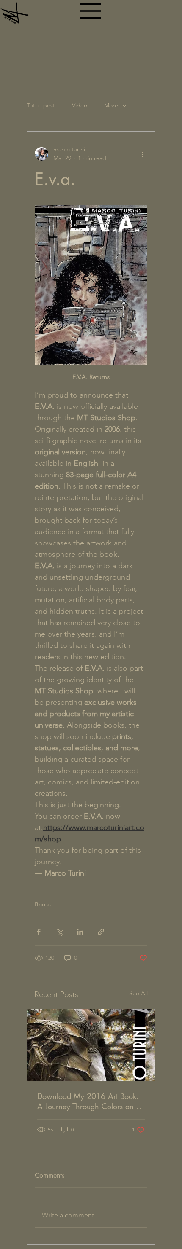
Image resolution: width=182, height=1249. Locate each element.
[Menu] (91, 10)
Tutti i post (41, 105)
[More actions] (142, 154)
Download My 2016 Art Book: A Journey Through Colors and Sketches (87, 1101)
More (111, 105)
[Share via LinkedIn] (80, 932)
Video (79, 105)
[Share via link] (101, 932)
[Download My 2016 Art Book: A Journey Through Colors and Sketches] (91, 1045)
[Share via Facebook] (39, 932)
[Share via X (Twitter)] (59, 932)
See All (138, 993)
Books (43, 904)
